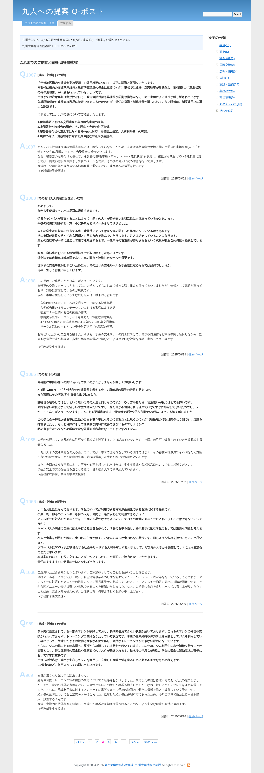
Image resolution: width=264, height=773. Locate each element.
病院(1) (224, 77)
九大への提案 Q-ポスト (63, 11)
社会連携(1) (227, 58)
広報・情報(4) (228, 71)
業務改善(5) (227, 91)
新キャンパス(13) (230, 104)
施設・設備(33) (229, 84)
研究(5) (224, 51)
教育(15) (225, 45)
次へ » (135, 741)
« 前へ (79, 741)
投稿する (65, 23)
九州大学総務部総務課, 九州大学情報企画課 (133, 765)
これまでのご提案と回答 (39, 23)
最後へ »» (150, 741)
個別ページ (196, 178)
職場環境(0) (227, 97)
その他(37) (226, 110)
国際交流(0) (227, 64)
